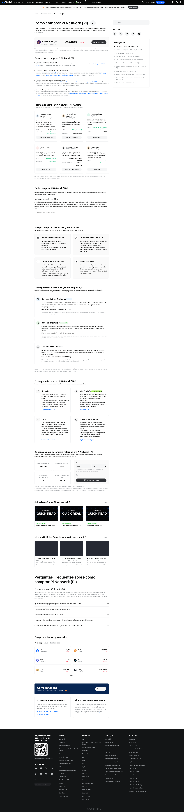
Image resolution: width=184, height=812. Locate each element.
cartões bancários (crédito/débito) (62, 82)
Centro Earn (86, 754)
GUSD (61, 783)
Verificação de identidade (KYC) (49, 72)
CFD (83, 763)
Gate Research (133, 752)
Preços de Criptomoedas (137, 765)
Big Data (131, 762)
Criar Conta (160, 2)
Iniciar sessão (150, 2)
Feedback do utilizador (112, 745)
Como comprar (46, 14)
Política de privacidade (66, 760)
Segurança (62, 777)
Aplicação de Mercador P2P (114, 772)
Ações (84, 767)
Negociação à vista (88, 747)
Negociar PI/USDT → (48, 410)
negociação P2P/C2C (91, 82)
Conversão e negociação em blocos (91, 743)
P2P (83, 739)
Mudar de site (133, 7)
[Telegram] (127, 34)
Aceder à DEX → (85, 410)
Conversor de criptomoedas (138, 791)
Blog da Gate (133, 745)
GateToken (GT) (64, 780)
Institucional (109, 742)
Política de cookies (65, 763)
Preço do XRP (133, 778)
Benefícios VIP (110, 739)
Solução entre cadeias (112, 781)
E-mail (56, 711)
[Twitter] (121, 34)
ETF (83, 757)
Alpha (84, 770)
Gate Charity (86, 790)
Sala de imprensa (64, 745)
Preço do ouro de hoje (136, 785)
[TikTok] (133, 34)
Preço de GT (133, 768)
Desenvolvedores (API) (112, 765)
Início (36, 14)
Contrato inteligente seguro (114, 762)
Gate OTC (85, 786)
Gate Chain (62, 786)
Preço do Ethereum (135, 775)
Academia (132, 739)
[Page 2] (72, 675)
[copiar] (93, 23)
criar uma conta (65, 64)
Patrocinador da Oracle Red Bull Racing (69, 749)
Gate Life (85, 780)
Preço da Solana (134, 781)
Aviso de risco (63, 757)
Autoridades (63, 790)
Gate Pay (85, 773)
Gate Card (85, 777)
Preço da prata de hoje (136, 788)
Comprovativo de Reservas (67, 770)
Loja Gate (85, 793)
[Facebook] (115, 34)
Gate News (132, 742)
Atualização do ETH (135, 759)
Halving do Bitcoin (134, 755)
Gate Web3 (86, 796)
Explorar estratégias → (87, 440)
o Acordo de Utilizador (94, 713)
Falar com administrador (44, 711)
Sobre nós (62, 739)
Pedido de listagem (111, 759)
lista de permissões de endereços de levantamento (59, 75)
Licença (61, 773)
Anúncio (108, 749)
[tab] (38, 643)
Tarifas (107, 752)
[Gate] (7, 2)
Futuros (84, 760)
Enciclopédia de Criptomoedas (138, 749)
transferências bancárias (78, 82)
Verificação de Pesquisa (113, 768)
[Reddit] (139, 34)
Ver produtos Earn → (48, 440)
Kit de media (63, 767)
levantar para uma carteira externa (78, 93)
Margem (84, 750)
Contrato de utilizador (66, 754)
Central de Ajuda (110, 755)
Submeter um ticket (43, 714)
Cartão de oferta (87, 783)
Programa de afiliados (112, 775)
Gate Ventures (64, 796)
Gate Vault (85, 799)
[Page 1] (71, 675)
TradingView (109, 778)
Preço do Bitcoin (134, 772)
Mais (105, 502)
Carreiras (62, 742)
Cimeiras (62, 793)
